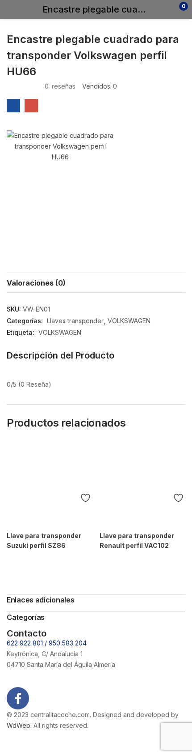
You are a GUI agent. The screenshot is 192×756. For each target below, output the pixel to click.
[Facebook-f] (18, 698)
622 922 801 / (28, 643)
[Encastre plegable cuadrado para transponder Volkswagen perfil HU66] (13, 105)
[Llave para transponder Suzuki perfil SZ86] (49, 483)
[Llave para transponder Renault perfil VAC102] (142, 483)
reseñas (60, 86)
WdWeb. (19, 725)
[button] (166, 9)
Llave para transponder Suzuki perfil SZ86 (44, 540)
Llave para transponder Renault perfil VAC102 (137, 540)
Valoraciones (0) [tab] (36, 282)
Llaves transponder (75, 321)
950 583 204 (68, 643)
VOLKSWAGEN (129, 321)
